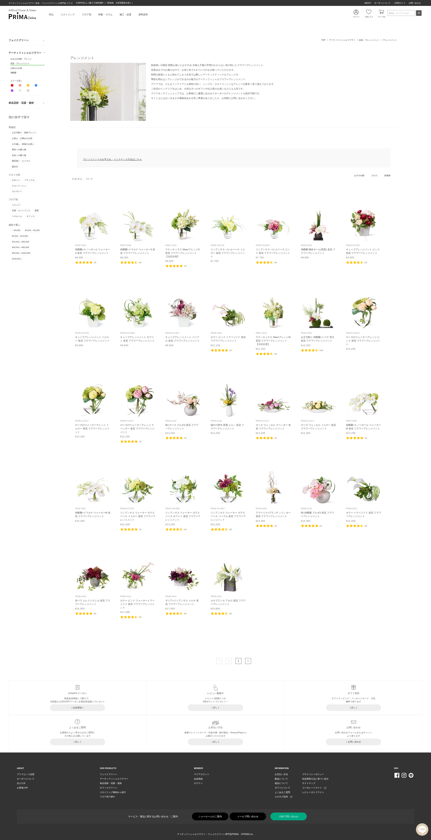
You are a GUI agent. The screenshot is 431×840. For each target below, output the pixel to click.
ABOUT (367, 3)
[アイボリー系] (28, 90)
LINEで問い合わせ (288, 816)
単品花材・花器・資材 (21, 102)
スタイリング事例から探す (113, 792)
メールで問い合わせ (247, 816)
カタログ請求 (282, 796)
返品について (281, 783)
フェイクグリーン (19, 40)
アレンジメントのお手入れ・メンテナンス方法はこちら (112, 159)
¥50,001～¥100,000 (21, 253)
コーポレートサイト (313, 787)
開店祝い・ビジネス (21, 161)
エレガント (17, 191)
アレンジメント (390, 40)
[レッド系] (12, 85)
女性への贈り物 (19, 155)
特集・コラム (105, 14)
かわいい (16, 180)
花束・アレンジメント (20, 63)
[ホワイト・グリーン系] (20, 90)
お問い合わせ (415, 3)
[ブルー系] (36, 85)
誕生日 (15, 166)
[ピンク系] (20, 85)
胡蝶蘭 (13, 73)
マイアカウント (201, 774)
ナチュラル (30, 180)
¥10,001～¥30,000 (20, 242)
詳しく (216, 707)
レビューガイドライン (313, 792)
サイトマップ (308, 783)
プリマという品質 (25, 774)
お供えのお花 (16, 68)
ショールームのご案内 (210, 816)
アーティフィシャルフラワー (25, 53)
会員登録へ (78, 707)
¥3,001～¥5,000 (32, 230)
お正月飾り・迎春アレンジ (24, 132)
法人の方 (21, 783)
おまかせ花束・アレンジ (20, 59)
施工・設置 (125, 14)
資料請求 (143, 14)
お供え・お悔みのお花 (22, 138)
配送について (281, 779)
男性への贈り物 (19, 149)
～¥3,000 (16, 230)
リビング (16, 205)
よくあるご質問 (282, 792)
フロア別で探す (107, 796)
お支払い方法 (281, 774)
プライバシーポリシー (313, 774)
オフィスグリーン (108, 787)
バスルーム (17, 216)
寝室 (37, 210)
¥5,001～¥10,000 (20, 236)
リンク (92, 233)
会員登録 (198, 779)
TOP (323, 40)
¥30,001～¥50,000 (20, 247)
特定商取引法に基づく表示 (315, 779)
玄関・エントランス (21, 210)
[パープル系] (12, 90)
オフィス (31, 216)
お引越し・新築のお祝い (23, 144)
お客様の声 (22, 787)
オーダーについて (382, 3)
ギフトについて (282, 787)
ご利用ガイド (399, 3)
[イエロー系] (28, 85)
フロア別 (86, 14)
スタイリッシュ (19, 186)
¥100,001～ (17, 259)
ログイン (198, 783)
